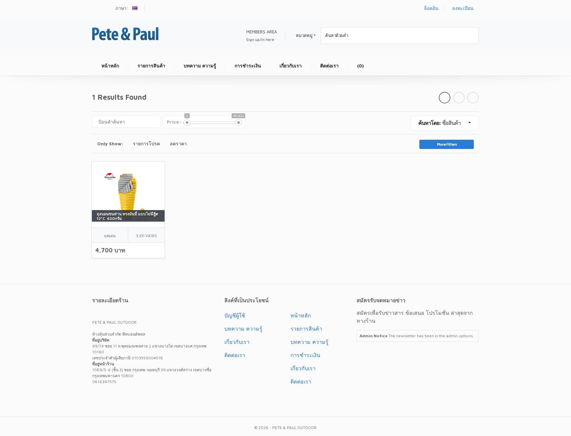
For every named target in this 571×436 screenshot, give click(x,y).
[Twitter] (99, 396)
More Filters (447, 144)
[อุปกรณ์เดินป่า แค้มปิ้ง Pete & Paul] (125, 33)
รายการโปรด (146, 143)
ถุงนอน (110, 236)
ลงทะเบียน (463, 8)
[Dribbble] (134, 396)
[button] (135, 9)
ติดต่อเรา (234, 355)
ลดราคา (178, 143)
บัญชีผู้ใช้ (234, 315)
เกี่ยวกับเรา (236, 342)
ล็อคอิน (431, 8)
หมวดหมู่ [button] (304, 35)
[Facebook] (110, 396)
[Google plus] (122, 396)
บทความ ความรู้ (243, 329)
